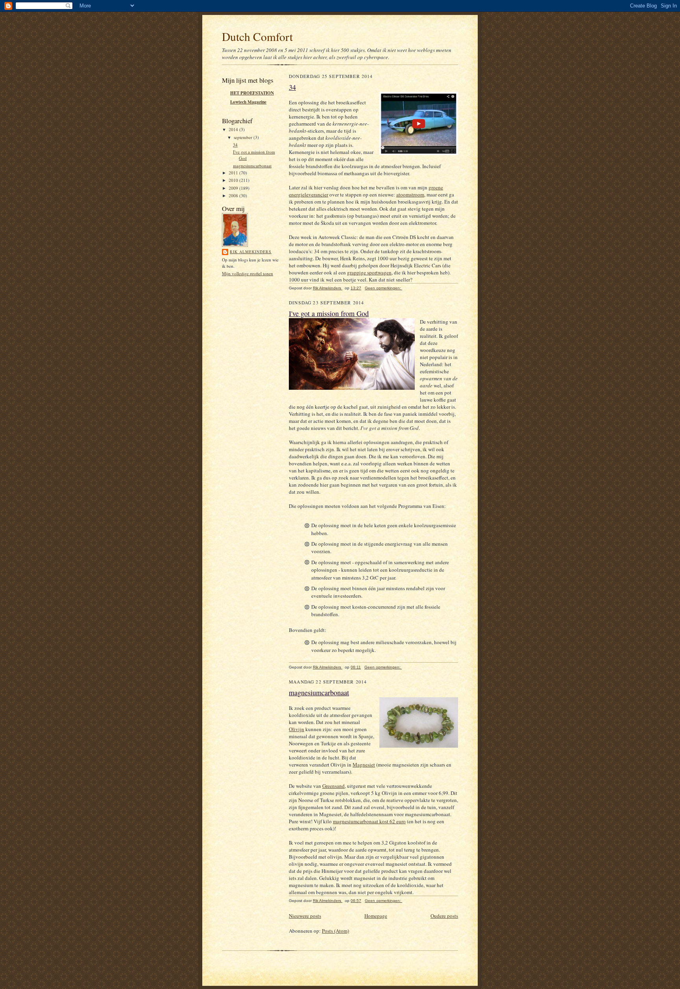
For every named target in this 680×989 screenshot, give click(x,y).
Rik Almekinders (251, 251)
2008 (234, 195)
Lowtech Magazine (248, 102)
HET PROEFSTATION (252, 93)
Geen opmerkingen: (383, 288)
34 (235, 145)
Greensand (333, 785)
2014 (234, 129)
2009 (234, 188)
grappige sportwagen (369, 272)
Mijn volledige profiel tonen (247, 273)
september (243, 137)
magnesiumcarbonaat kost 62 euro (369, 821)
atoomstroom (410, 194)
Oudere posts (444, 915)
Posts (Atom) (335, 930)
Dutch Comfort (257, 36)
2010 (234, 180)
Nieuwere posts (305, 915)
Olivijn (296, 729)
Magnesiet (364, 764)
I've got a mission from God (329, 313)
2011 (234, 173)
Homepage (375, 915)
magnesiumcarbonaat (252, 166)
